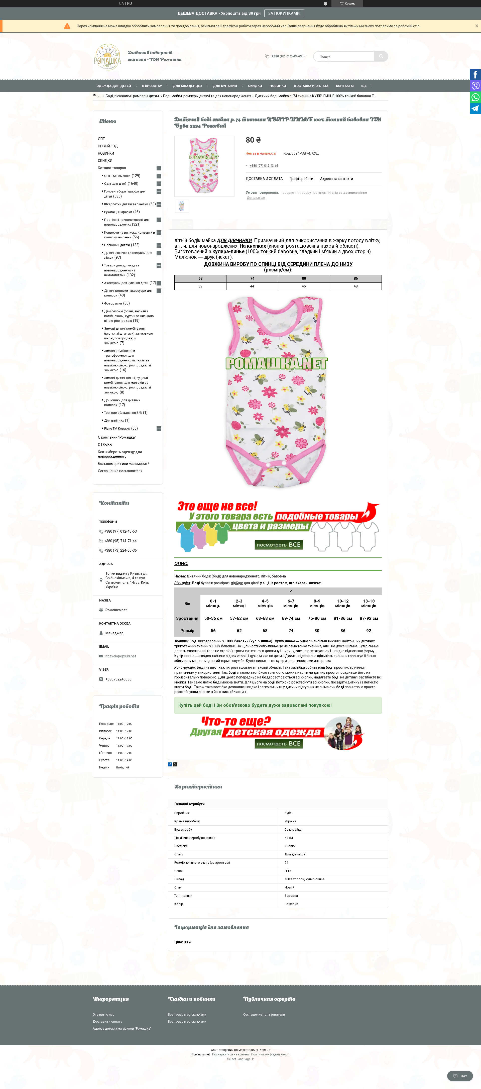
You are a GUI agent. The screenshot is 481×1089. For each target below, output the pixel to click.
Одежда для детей (113, 86)
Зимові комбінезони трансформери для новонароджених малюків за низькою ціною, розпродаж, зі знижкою (127, 360)
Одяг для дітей (115, 183)
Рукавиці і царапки (118, 212)
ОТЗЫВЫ (105, 445)
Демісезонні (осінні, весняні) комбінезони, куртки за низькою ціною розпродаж (129, 316)
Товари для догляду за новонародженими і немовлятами (121, 270)
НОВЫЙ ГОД (108, 146)
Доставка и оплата (311, 86)
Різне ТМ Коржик (117, 428)
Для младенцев (187, 86)
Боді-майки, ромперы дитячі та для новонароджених (207, 96)
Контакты (345, 86)
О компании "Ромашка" (117, 437)
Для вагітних (114, 420)
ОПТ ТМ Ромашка (117, 176)
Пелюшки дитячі (117, 245)
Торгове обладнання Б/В (123, 413)
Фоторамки (113, 303)
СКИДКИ (255, 86)
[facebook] (170, 765)
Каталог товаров (112, 168)
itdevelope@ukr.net (120, 656)
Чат (464, 1076)
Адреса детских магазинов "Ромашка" (122, 1028)
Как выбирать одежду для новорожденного (120, 454)
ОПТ (101, 139)
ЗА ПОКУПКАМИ (284, 13)
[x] (175, 765)
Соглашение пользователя (120, 471)
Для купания (225, 86)
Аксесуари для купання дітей (126, 283)
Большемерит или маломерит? (123, 464)
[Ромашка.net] (108, 56)
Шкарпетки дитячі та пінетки (126, 204)
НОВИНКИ (278, 86)
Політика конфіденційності (270, 1054)
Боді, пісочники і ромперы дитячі (133, 96)
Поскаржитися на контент (230, 1054)
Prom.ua (264, 1050)
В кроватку (152, 86)
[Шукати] (381, 56)
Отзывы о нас (103, 1014)
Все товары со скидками (187, 1014)
